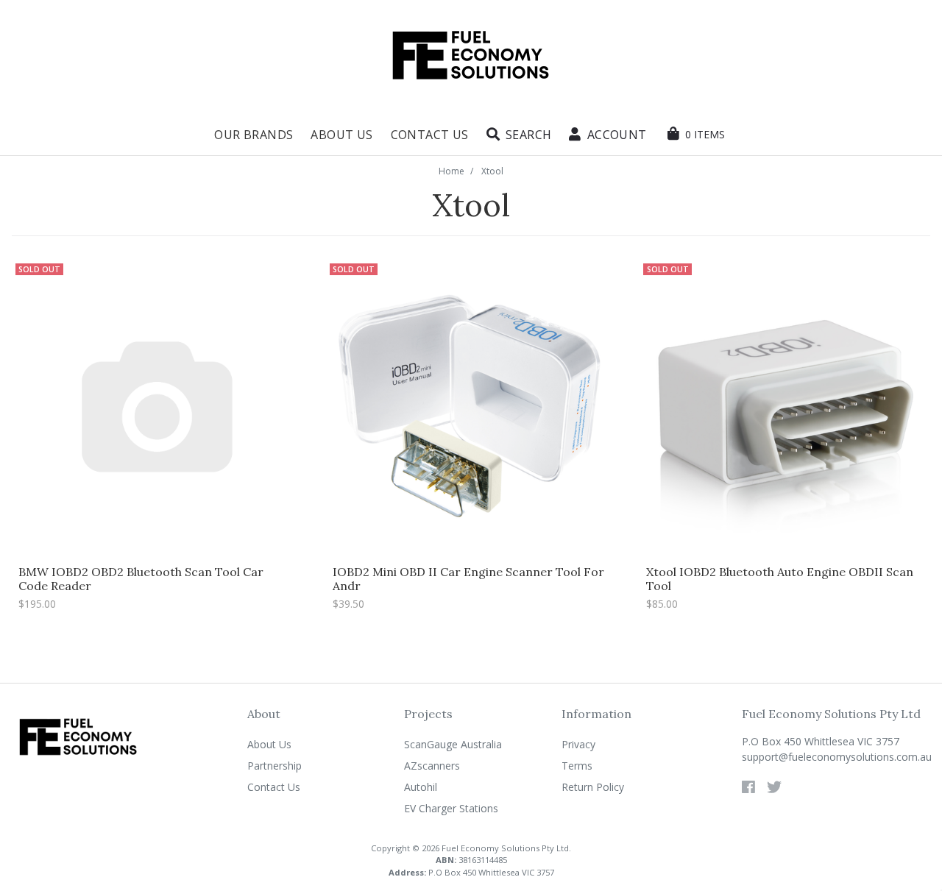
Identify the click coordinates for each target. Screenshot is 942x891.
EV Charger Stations (451, 808)
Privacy (578, 744)
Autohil (420, 787)
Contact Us (430, 135)
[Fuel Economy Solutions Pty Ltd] (471, 56)
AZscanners (432, 766)
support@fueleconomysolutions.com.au (836, 757)
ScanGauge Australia (453, 744)
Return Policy (593, 787)
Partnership (274, 766)
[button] (519, 134)
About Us (341, 135)
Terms (577, 766)
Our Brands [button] (253, 135)
